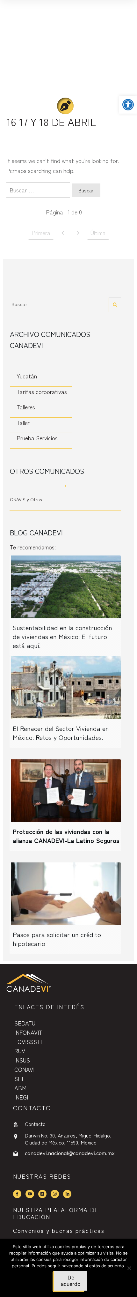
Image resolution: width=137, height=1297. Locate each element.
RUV (19, 1051)
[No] (129, 1268)
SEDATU (24, 1023)
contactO (32, 1107)
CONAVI (24, 1069)
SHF (19, 1078)
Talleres (26, 407)
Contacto (35, 1124)
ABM (20, 1088)
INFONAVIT (28, 1032)
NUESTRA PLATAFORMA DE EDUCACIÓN (56, 1213)
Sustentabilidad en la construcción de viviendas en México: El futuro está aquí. (62, 636)
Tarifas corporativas (42, 391)
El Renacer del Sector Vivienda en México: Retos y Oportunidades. (61, 733)
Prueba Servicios (37, 438)
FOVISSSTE (29, 1041)
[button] (128, 105)
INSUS (22, 1060)
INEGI (21, 1097)
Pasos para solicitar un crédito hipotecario (57, 939)
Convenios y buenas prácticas (59, 1230)
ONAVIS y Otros (26, 499)
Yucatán (27, 376)
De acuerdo (71, 1280)
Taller (23, 422)
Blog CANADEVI (36, 532)
